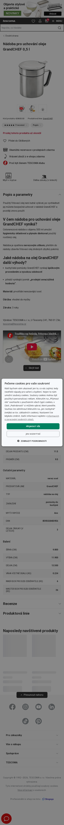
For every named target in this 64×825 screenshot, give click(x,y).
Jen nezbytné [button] (33, 434)
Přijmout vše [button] (33, 426)
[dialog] (32, 412)
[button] (32, 441)
